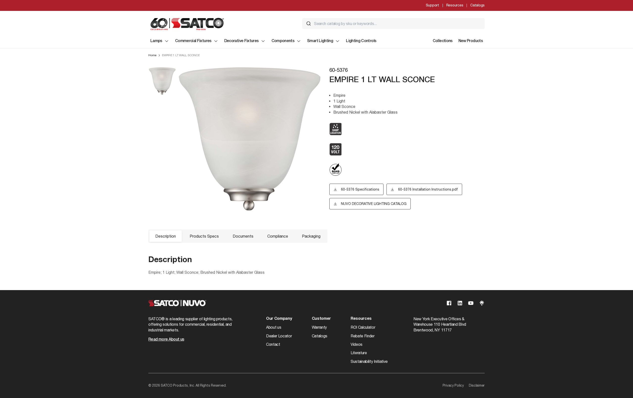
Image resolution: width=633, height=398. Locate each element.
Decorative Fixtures (241, 41)
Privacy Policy (453, 385)
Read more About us (166, 339)
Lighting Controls (361, 41)
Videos (356, 344)
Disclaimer (477, 385)
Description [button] (165, 236)
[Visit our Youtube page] (471, 303)
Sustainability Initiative (369, 361)
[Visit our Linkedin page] (460, 303)
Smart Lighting (320, 41)
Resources (454, 5)
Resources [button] (361, 319)
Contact (273, 344)
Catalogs (477, 5)
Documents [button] (243, 236)
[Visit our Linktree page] (482, 303)
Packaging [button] (311, 236)
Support (432, 5)
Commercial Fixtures (193, 41)
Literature (359, 352)
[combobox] (393, 23)
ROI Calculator (363, 327)
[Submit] (308, 23)
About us (273, 327)
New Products (470, 41)
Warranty (319, 327)
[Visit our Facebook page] (449, 303)
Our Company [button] (279, 319)
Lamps (156, 41)
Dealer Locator (279, 336)
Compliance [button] (277, 236)
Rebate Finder (363, 336)
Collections (442, 41)
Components (282, 41)
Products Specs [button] (204, 236)
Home (152, 55)
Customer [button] (321, 319)
